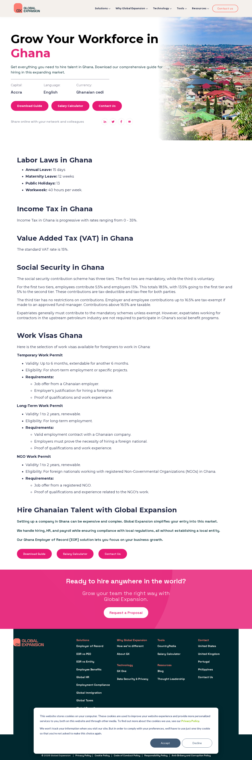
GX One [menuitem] (121, 671)
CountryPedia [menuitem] (167, 646)
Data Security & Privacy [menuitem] (132, 679)
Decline (197, 743)
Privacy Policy (190, 721)
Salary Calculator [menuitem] (169, 654)
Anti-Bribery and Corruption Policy (191, 755)
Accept (165, 743)
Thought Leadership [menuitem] (171, 679)
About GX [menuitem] (123, 654)
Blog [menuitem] (161, 671)
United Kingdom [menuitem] (209, 654)
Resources (199, 8)
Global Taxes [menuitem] (84, 700)
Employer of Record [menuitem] (89, 646)
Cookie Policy (102, 755)
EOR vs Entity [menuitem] (85, 661)
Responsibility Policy (156, 755)
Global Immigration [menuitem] (89, 692)
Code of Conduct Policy (127, 755)
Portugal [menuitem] (204, 661)
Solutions (101, 8)
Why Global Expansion (130, 8)
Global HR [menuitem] (82, 677)
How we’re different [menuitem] (130, 646)
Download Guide (29, 106)
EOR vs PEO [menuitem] (83, 654)
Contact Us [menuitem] (205, 677)
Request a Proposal (126, 612)
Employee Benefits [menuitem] (88, 669)
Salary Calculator (70, 106)
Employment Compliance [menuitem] (93, 685)
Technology (161, 8)
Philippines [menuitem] (205, 669)
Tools (180, 8)
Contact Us (107, 106)
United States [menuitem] (207, 646)
